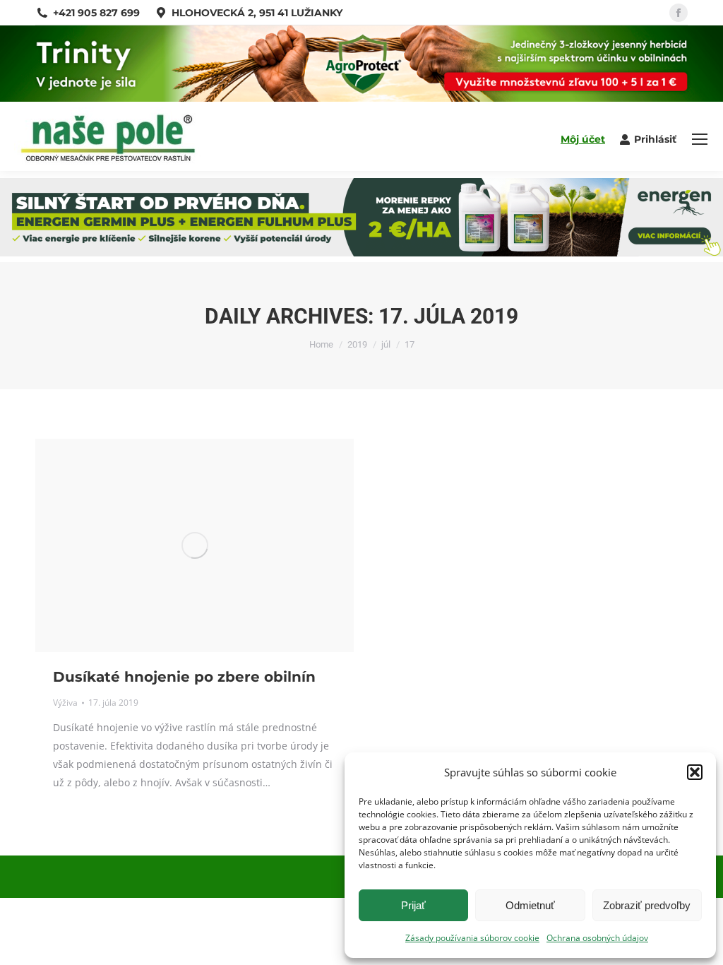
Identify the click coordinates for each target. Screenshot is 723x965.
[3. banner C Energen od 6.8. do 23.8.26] (361, 252)
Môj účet (583, 139)
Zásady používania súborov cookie (472, 938)
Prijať (413, 905)
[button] (695, 772)
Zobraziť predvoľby (647, 905)
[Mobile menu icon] (700, 139)
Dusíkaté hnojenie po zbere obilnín (184, 676)
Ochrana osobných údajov (597, 938)
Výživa (65, 703)
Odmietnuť (530, 905)
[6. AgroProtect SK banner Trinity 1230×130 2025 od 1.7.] (361, 98)
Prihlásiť (655, 139)
